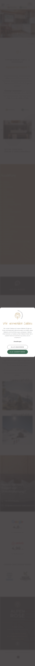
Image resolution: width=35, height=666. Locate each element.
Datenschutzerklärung (15, 335)
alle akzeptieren (17, 352)
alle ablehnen (17, 347)
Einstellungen (17, 341)
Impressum (17, 337)
